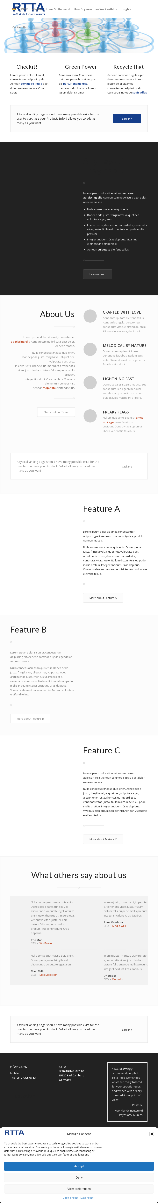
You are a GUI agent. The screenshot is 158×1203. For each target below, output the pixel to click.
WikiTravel (46, 943)
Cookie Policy (70, 1198)
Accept (79, 1166)
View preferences (79, 1188)
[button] (152, 1134)
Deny (79, 1177)
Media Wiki (119, 926)
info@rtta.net (18, 1066)
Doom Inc (118, 979)
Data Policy (86, 1198)
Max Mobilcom (48, 975)
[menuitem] (14, 9)
